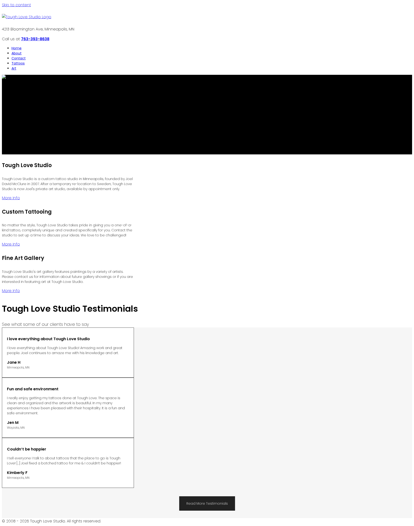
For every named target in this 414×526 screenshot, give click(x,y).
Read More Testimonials (207, 503)
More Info (11, 198)
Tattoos (18, 63)
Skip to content (16, 5)
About (17, 53)
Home (17, 48)
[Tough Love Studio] (26, 17)
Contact (19, 58)
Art (14, 68)
